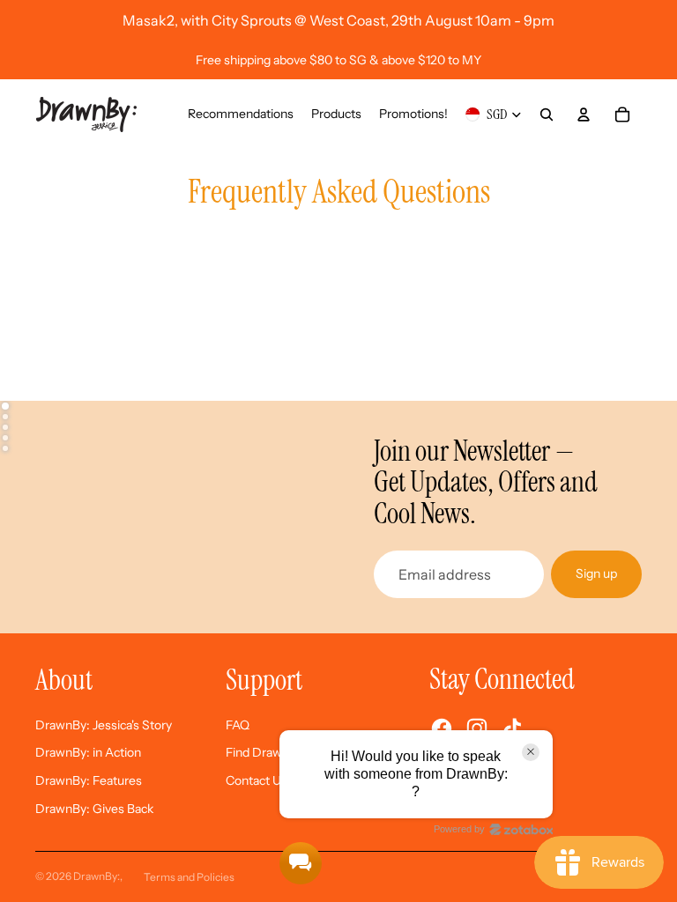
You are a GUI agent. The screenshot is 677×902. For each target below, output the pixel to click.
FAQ (237, 725)
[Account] (583, 114)
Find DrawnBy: (266, 752)
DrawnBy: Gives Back (94, 809)
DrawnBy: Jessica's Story (103, 725)
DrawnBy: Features (88, 780)
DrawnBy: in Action (88, 752)
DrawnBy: (96, 876)
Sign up (596, 573)
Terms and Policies (189, 877)
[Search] (546, 114)
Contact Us (256, 780)
